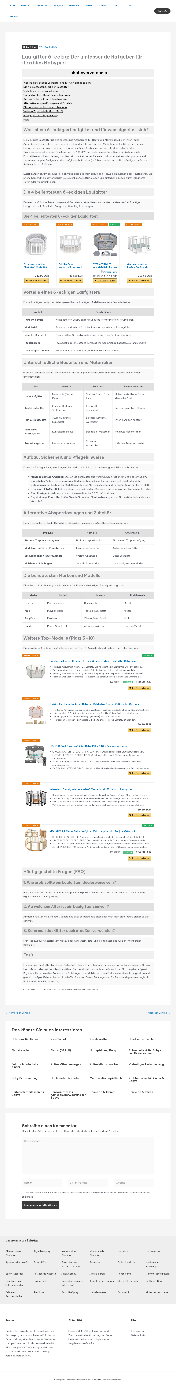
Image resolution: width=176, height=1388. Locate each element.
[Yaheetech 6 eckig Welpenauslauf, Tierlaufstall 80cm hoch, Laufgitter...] (36, 798)
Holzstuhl (123, 1251)
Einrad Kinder (20, 1050)
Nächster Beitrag (159, 1012)
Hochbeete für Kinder (65, 1078)
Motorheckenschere (157, 1292)
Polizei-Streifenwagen (66, 1064)
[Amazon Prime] (109, 271)
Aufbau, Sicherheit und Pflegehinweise (45, 99)
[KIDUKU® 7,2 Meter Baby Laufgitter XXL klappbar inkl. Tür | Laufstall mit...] (36, 840)
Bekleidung (42, 5)
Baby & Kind (30, 47)
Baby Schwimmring (25, 1078)
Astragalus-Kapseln (45, 1273)
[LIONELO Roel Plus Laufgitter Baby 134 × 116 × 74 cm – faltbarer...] (36, 755)
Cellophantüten (126, 1262)
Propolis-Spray (69, 1292)
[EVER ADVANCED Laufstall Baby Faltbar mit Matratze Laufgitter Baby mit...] (105, 244)
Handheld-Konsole (141, 1039)
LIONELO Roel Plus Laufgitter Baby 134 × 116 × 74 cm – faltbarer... (89, 746)
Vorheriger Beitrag (18, 1012)
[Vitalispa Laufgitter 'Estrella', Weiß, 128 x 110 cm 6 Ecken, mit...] (36, 244)
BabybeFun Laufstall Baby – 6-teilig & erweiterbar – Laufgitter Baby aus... (93, 661)
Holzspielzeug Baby (103, 1050)
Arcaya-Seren (97, 1273)
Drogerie (58, 5)
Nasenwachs (40, 1281)
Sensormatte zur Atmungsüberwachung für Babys (68, 1094)
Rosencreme (124, 1273)
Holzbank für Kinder (25, 1039)
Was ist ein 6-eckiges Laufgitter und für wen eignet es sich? (57, 82)
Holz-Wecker (153, 1251)
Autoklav (39, 1292)
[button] (162, 11)
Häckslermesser (98, 1292)
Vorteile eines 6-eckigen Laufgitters (43, 91)
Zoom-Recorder (14, 1273)
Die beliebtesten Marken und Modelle (45, 107)
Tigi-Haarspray (42, 1251)
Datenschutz (138, 1335)
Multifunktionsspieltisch (106, 1078)
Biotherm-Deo (154, 1281)
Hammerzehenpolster (158, 1273)
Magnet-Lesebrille (128, 1281)
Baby (12, 5)
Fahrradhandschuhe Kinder (25, 1065)
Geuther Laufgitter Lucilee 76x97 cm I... (137, 265)
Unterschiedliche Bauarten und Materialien (47, 95)
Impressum (137, 1331)
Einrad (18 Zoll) (61, 1050)
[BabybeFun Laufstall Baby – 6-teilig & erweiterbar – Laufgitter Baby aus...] (36, 670)
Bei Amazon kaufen (37, 280)
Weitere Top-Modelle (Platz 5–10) (43, 111)
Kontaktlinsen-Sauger (102, 1281)
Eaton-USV (40, 1262)
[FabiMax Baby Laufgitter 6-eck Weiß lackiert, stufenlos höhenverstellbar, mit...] (71, 244)
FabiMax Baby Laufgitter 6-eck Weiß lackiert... (70, 265)
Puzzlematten (99, 1039)
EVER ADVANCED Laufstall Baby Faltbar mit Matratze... (105, 265)
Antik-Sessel (68, 1273)
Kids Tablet (58, 1039)
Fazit (26, 119)
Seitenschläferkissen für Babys (28, 1093)
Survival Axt (125, 1292)
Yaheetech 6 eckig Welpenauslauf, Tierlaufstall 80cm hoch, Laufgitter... (92, 789)
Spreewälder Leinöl (17, 1262)
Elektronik (74, 5)
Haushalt (103, 5)
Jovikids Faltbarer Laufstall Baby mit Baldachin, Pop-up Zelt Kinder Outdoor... (95, 704)
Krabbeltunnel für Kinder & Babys (146, 1079)
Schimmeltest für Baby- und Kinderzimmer (145, 1052)
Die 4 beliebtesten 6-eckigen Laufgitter (45, 87)
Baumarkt (25, 5)
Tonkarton (95, 1262)
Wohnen (14, 16)
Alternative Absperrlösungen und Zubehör (47, 103)
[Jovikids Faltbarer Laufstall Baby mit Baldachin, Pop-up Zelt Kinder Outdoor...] (36, 713)
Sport (117, 5)
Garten (89, 5)
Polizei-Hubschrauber (104, 1064)
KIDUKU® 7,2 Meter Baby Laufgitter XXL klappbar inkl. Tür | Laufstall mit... (94, 831)
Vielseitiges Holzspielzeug (146, 1064)
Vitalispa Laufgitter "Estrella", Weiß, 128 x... (35, 265)
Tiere (128, 5)
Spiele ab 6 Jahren (141, 1092)
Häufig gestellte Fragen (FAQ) (40, 115)
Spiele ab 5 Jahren (102, 1092)
